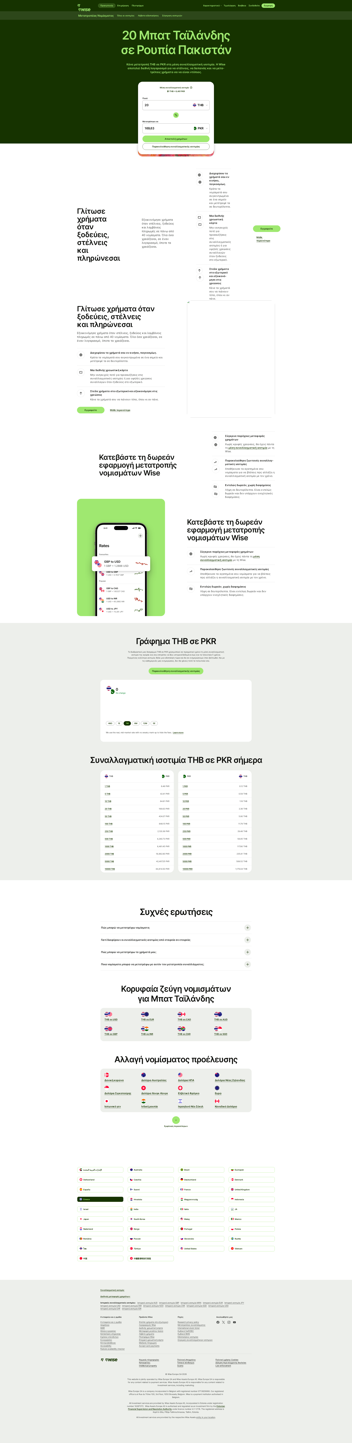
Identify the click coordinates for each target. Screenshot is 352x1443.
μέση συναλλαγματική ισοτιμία (248, 447)
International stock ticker (189, 1328)
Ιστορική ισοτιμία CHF (110, 1308)
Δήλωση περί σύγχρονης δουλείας (230, 1362)
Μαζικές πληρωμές (148, 1343)
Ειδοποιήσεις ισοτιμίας (188, 1337)
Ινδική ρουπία (149, 1106)
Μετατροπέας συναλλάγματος (191, 1325)
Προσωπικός (106, 5)
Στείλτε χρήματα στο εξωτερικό (153, 1322)
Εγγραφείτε (267, 228)
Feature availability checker (112, 1349)
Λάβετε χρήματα (146, 1334)
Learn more (178, 732)
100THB (108, 824)
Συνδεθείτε (254, 5)
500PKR (186, 839)
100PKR (186, 824)
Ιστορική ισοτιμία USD (218, 1306)
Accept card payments (149, 1346)
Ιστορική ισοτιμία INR (131, 1306)
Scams (180, 1365)
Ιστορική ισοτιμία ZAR (175, 1306)
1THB (107, 786)
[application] (126, 707)
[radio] (110, 723)
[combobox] (200, 105)
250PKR (186, 831)
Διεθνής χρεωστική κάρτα (151, 1328)
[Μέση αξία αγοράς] (191, 88)
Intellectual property (148, 1365)
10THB (108, 801)
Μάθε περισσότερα (258, 239)
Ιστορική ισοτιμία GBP (169, 1303)
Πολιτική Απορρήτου (186, 1360)
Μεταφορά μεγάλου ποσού (151, 1331)
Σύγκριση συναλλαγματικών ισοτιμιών (195, 1340)
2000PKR (187, 854)
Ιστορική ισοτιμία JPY (234, 1303)
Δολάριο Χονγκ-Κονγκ (154, 1093)
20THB (108, 809)
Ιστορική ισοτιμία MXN (191, 1303)
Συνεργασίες (106, 1340)
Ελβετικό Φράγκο (188, 1093)
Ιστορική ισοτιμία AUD (147, 1303)
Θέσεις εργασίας (108, 1331)
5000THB (109, 861)
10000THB (110, 869)
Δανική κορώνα (114, 1080)
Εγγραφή (268, 5)
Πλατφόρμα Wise (146, 1337)
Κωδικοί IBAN (184, 1334)
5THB (107, 794)
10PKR (186, 801)
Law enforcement (223, 1365)
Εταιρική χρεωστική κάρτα (151, 1340)
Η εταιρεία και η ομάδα (111, 1322)
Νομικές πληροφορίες (149, 1360)
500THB (109, 839)
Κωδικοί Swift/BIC (186, 1331)
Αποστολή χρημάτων (176, 138)
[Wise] (85, 5)
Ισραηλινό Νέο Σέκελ (190, 1106)
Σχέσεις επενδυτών (109, 1337)
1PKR (185, 786)
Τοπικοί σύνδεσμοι (185, 1362)
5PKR (185, 794)
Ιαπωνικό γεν (113, 1106)
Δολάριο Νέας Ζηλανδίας (230, 1080)
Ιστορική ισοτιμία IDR (131, 1308)
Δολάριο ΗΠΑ (186, 1080)
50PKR (186, 816)
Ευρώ (218, 1093)
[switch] (176, 115)
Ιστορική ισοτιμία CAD (110, 1306)
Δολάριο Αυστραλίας (154, 1080)
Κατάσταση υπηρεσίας (110, 1334)
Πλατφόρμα (138, 5)
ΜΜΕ (102, 1328)
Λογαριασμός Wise (147, 1325)
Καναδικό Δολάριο (226, 1106)
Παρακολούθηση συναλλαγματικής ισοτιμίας (176, 146)
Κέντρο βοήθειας (108, 1343)
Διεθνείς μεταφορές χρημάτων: (115, 1296)
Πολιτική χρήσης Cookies (226, 1360)
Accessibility (105, 1346)
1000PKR (187, 846)
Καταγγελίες (144, 1362)
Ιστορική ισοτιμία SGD (197, 1306)
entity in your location (205, 1417)
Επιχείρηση (123, 5)
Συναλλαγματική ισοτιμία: (112, 1290)
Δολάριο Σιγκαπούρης (118, 1093)
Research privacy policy (188, 1322)
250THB (109, 831)
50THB (108, 816)
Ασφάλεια (104, 1325)
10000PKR (188, 869)
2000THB (109, 854)
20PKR (186, 809)
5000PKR (187, 861)
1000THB (109, 846)
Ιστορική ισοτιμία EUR (213, 1303)
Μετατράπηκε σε (150, 121)
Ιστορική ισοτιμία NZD (153, 1306)
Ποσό (145, 98)
